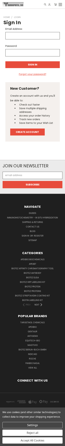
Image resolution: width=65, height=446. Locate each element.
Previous (5, 442)
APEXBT (32, 263)
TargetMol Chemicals (32, 322)
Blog (32, 231)
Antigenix (32, 336)
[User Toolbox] (49, 4)
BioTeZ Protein (32, 286)
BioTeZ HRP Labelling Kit (32, 282)
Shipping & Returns (32, 222)
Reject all (32, 433)
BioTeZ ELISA (32, 277)
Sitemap (32, 240)
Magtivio (33, 345)
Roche (32, 358)
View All (32, 367)
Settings (32, 425)
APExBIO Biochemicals (33, 259)
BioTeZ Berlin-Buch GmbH (32, 349)
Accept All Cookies (32, 440)
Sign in (26, 235)
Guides (32, 213)
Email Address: (14, 29)
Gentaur (32, 331)
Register (39, 235)
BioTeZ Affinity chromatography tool (32, 268)
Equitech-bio (32, 340)
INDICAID (32, 354)
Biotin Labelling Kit (32, 300)
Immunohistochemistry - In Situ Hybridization (32, 217)
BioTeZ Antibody (32, 273)
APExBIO (32, 326)
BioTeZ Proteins (32, 291)
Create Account (27, 132)
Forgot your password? (32, 74)
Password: (11, 46)
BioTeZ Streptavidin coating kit (32, 295)
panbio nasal (32, 363)
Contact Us (32, 226)
